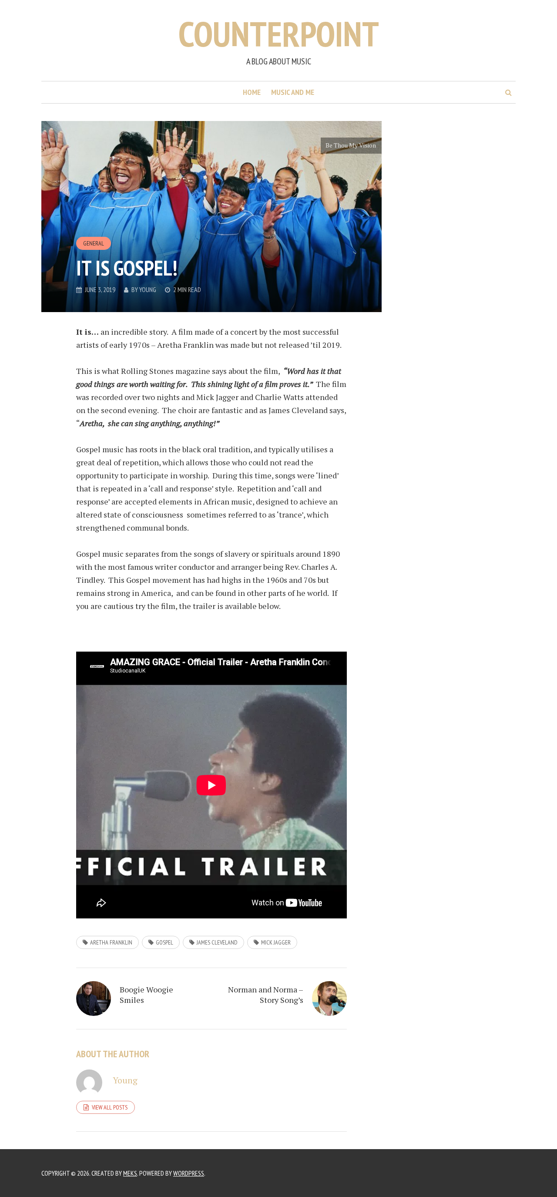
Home (252, 92)
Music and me (292, 92)
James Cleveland (217, 942)
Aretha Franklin (111, 942)
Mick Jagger (276, 942)
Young (147, 289)
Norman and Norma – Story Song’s (265, 994)
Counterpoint (278, 33)
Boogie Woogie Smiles (146, 994)
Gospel (164, 942)
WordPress (188, 1173)
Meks (130, 1173)
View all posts (110, 1107)
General (93, 243)
